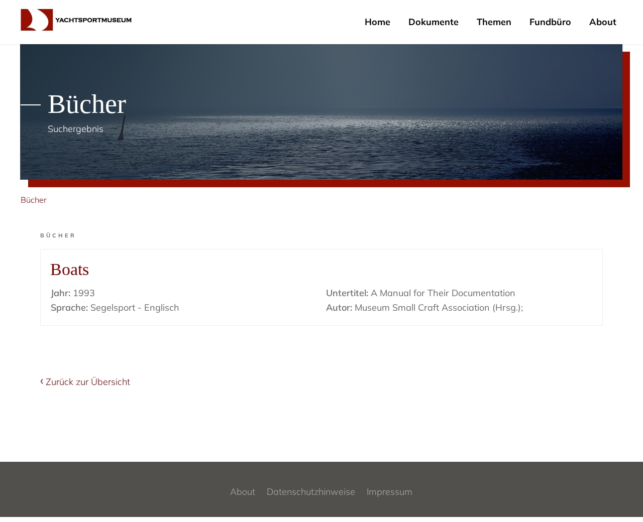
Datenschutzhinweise (311, 491)
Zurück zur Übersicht (88, 381)
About (602, 22)
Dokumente (433, 22)
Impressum (389, 491)
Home (377, 22)
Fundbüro (550, 22)
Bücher (34, 200)
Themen (494, 22)
